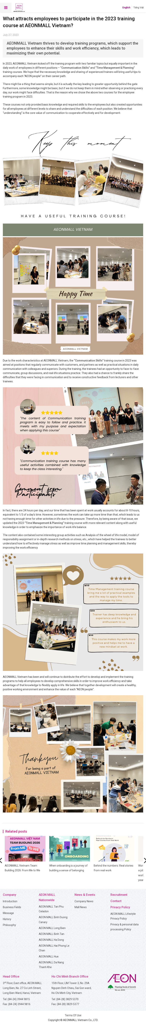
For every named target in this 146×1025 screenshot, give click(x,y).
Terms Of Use (73, 1015)
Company (9, 895)
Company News (84, 901)
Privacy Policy (120, 907)
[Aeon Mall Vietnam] (19, 7)
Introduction (10, 901)
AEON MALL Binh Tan (51, 933)
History (7, 919)
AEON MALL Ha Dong (51, 939)
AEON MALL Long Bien (52, 928)
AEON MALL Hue (49, 956)
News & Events (85, 895)
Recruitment (118, 895)
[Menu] (5, 7)
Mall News (81, 907)
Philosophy (9, 925)
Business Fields (12, 907)
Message (8, 913)
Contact (115, 901)
